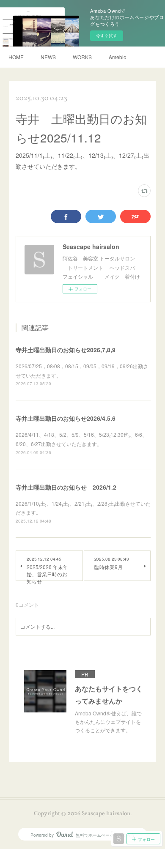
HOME (16, 56)
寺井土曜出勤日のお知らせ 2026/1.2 (66, 487)
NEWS (48, 56)
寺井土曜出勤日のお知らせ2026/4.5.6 (66, 418)
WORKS (82, 56)
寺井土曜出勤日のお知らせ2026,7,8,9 (66, 349)
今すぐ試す (106, 35)
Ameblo (117, 56)
